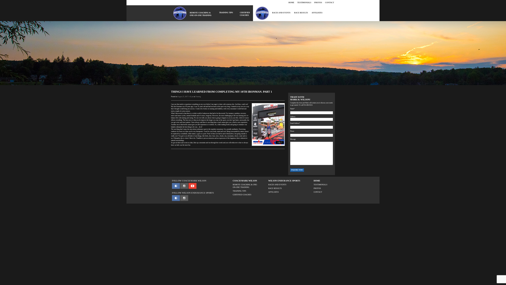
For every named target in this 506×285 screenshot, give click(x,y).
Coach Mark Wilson (245, 181)
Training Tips (226, 13)
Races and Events (281, 13)
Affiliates (317, 13)
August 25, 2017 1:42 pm (185, 97)
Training (198, 97)
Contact (329, 3)
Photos (318, 3)
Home (291, 3)
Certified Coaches (245, 14)
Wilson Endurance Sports (284, 181)
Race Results (301, 13)
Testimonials (304, 3)
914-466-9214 (307, 105)
